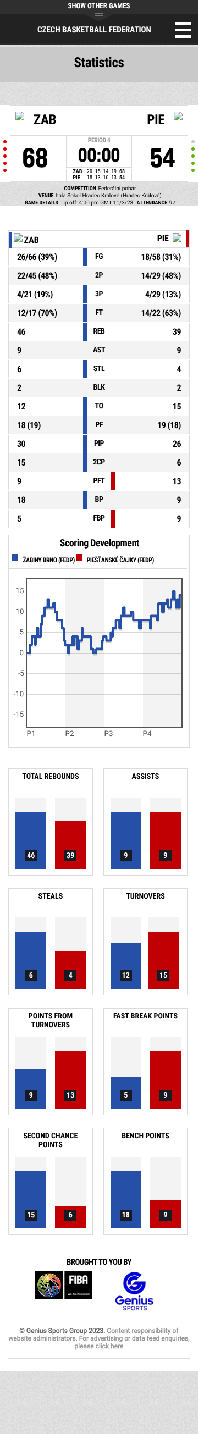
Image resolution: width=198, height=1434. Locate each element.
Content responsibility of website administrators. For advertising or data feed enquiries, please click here (98, 1338)
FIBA (63, 1291)
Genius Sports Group (134, 1291)
